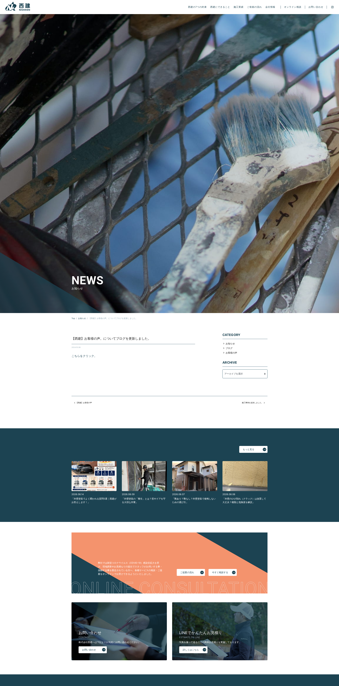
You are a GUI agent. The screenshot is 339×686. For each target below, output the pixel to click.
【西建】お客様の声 (84, 403)
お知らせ (230, 343)
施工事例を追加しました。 (252, 403)
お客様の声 (231, 352)
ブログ (229, 348)
